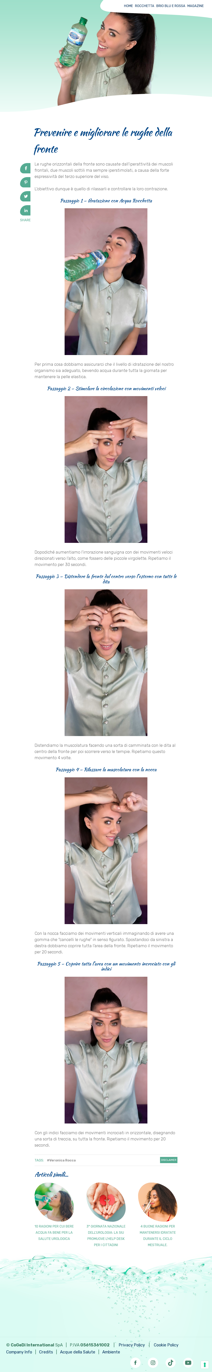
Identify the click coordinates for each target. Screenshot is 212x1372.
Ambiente (111, 1352)
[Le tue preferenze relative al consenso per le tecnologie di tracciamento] (205, 1365)
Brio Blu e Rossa (170, 6)
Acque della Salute (77, 1352)
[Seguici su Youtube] (188, 1361)
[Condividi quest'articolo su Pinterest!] (25, 185)
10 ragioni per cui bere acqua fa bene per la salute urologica (54, 1232)
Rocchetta (144, 6)
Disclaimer (168, 1159)
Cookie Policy (166, 1344)
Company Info (19, 1352)
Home (128, 6)
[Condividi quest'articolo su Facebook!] (25, 171)
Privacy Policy (132, 1344)
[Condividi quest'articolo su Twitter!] (25, 200)
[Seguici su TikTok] (170, 1361)
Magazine (195, 6)
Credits (46, 1352)
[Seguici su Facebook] (135, 1361)
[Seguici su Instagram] (153, 1361)
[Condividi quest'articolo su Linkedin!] (25, 214)
